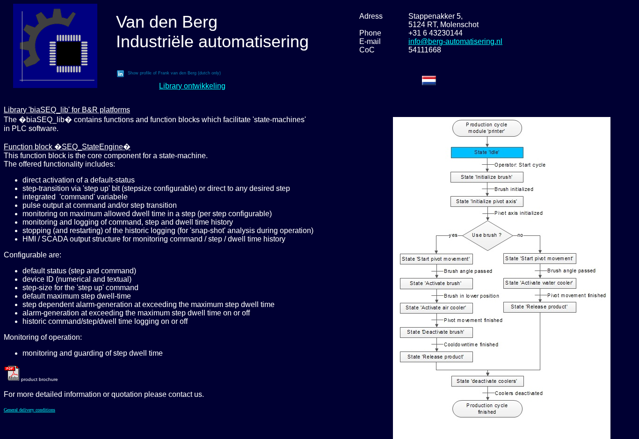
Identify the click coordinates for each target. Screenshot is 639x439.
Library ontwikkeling (192, 86)
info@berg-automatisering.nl (455, 41)
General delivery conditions (29, 409)
